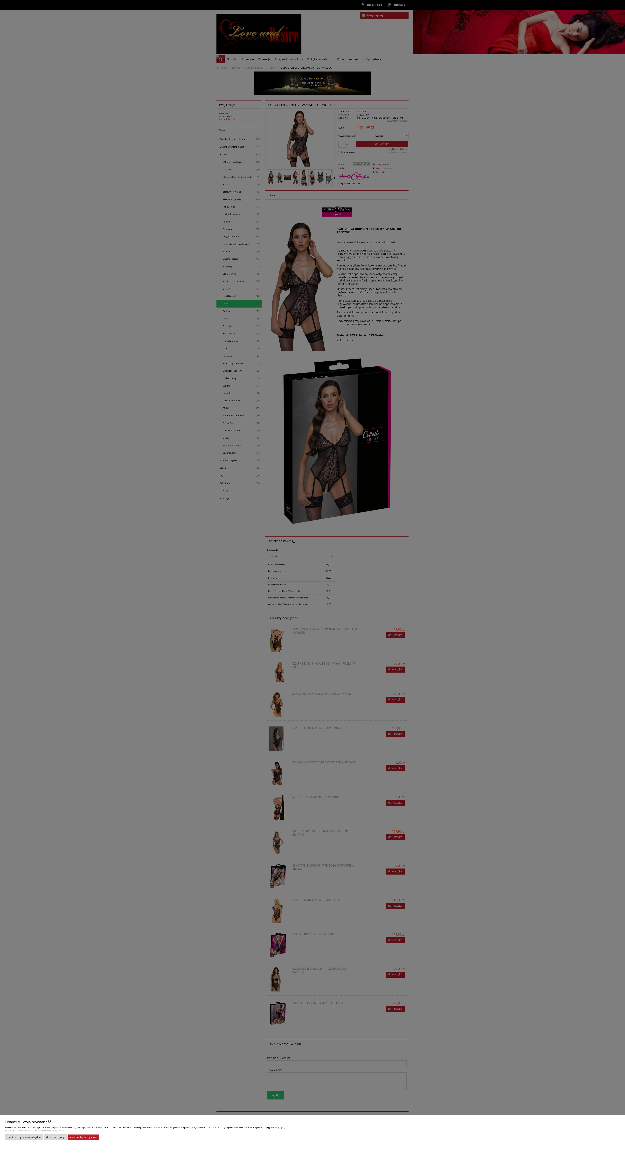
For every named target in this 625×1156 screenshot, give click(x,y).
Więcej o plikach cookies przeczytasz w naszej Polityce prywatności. (35, 1130)
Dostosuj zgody (55, 1137)
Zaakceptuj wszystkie (83, 1137)
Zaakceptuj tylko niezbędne (24, 1137)
